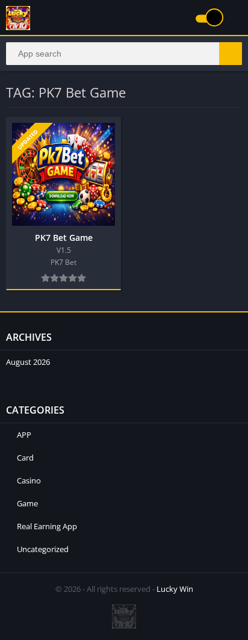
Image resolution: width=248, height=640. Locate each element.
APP (24, 434)
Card (25, 457)
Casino (29, 480)
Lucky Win (175, 588)
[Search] (230, 53)
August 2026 (28, 361)
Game (27, 503)
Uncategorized (43, 549)
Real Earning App (47, 526)
